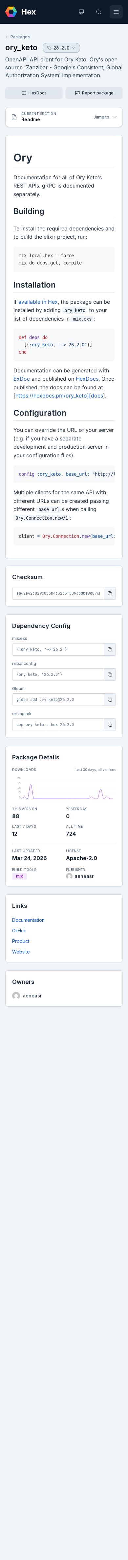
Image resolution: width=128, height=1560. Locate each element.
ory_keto (21, 47)
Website (21, 951)
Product (20, 941)
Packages (20, 36)
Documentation (28, 920)
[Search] (99, 12)
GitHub (19, 930)
